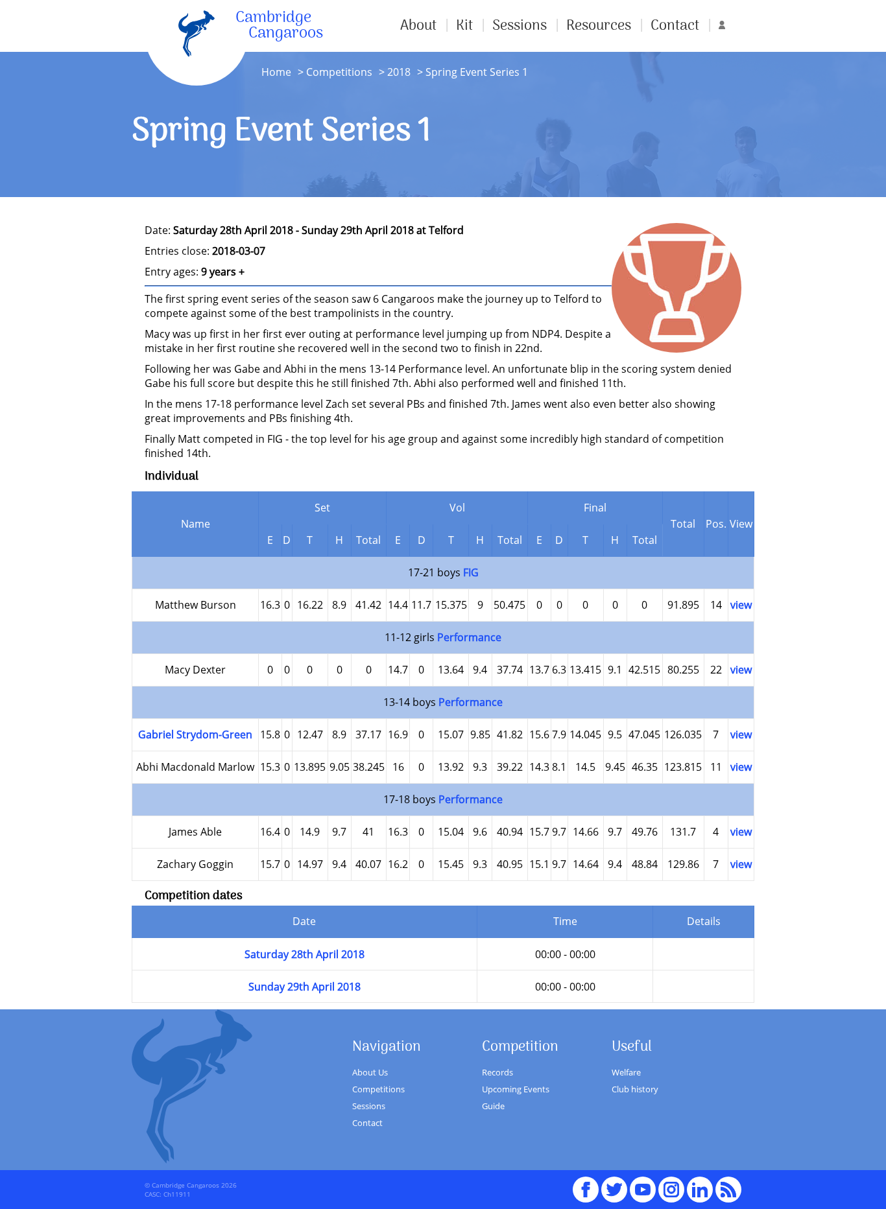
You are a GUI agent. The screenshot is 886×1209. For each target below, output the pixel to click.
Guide (493, 1106)
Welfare (626, 1072)
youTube (643, 1184)
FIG (471, 572)
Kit (464, 26)
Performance (469, 637)
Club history (635, 1089)
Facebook (586, 1184)
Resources (598, 26)
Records (497, 1072)
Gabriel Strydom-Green (195, 734)
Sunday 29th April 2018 (304, 987)
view (741, 605)
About (418, 26)
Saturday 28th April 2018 (305, 954)
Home (276, 72)
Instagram (671, 1184)
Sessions (519, 26)
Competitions (339, 72)
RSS (728, 1184)
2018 (399, 72)
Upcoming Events (515, 1089)
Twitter (614, 1184)
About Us (370, 1072)
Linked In (700, 1190)
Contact (675, 26)
